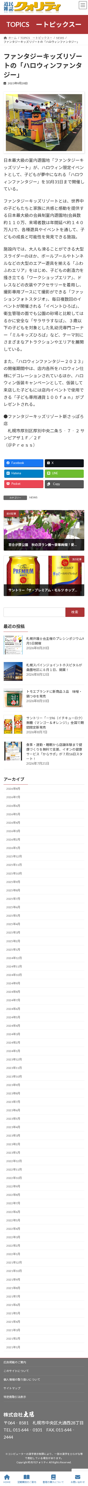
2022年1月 (13, 1254)
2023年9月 (13, 1085)
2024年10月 (14, 975)
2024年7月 (13, 1000)
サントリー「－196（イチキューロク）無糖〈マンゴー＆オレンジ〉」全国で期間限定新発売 (55, 722)
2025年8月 (13, 890)
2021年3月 (13, 1330)
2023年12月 (14, 1059)
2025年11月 (14, 865)
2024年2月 (13, 1042)
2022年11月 (14, 1169)
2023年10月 (14, 1076)
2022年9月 (13, 1186)
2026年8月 (13, 788)
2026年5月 (13, 814)
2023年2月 (13, 1144)
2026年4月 (13, 822)
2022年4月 (13, 1228)
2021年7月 (13, 1296)
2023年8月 (13, 1093)
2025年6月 (13, 907)
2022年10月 (14, 1178)
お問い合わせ (78, 1482)
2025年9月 (13, 882)
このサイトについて (16, 1371)
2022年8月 (13, 1195)
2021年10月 (14, 1271)
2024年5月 (13, 1017)
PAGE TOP (80, 1464)
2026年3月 (13, 831)
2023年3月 (13, 1135)
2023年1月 (13, 1152)
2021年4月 (13, 1321)
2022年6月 (13, 1211)
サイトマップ (12, 1388)
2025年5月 (13, 915)
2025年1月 (13, 949)
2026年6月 (13, 805)
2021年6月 (13, 1305)
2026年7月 (13, 797)
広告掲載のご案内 (15, 1362)
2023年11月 (14, 1068)
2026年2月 (13, 839)
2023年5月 (13, 1118)
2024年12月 (14, 958)
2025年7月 (13, 898)
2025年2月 (13, 941)
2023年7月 (13, 1102)
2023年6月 (13, 1110)
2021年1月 (13, 1347)
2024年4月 (13, 1025)
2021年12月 (14, 1262)
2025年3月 (13, 932)
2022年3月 (13, 1237)
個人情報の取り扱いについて (22, 1379)
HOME (7, 1482)
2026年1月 (13, 848)
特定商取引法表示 (15, 1397)
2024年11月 (14, 966)
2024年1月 (13, 1051)
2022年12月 (14, 1161)
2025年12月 (14, 856)
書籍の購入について (53, 1482)
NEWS (33, 497)
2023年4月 (13, 1127)
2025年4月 (13, 924)
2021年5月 (13, 1313)
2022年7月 (13, 1203)
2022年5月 (13, 1220)
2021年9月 (13, 1279)
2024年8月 (13, 991)
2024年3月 (13, 1034)
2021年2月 (13, 1338)
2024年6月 (13, 1008)
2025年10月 (14, 873)
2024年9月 (13, 983)
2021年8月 (13, 1288)
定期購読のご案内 (26, 1482)
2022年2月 (13, 1245)
